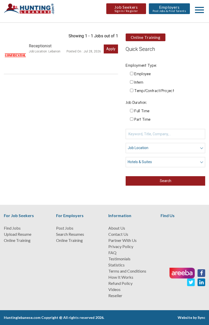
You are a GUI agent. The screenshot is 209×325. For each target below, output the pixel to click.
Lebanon (54, 51)
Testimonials (119, 258)
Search (165, 181)
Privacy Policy (120, 246)
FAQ (112, 252)
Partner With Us (122, 240)
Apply (110, 49)
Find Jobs (12, 228)
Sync (201, 317)
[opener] (199, 10)
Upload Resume (17, 234)
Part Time (142, 119)
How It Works (120, 277)
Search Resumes (70, 234)
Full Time (141, 111)
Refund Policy (120, 283)
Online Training (17, 240)
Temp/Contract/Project (154, 91)
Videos (114, 289)
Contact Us (118, 234)
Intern (138, 82)
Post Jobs (64, 228)
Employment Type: (141, 66)
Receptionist (40, 45)
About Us (116, 228)
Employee (142, 74)
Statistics (116, 264)
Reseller (115, 295)
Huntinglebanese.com (22, 317)
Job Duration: (136, 103)
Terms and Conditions (127, 270)
